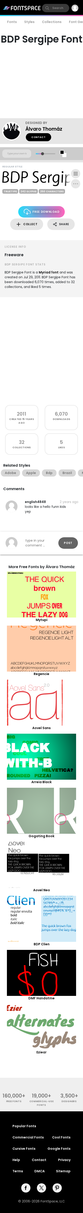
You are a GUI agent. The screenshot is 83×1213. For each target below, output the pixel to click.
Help (16, 1160)
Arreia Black (41, 782)
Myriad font (49, 272)
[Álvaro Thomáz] (13, 131)
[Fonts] (22, 8)
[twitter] (41, 1188)
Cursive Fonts (24, 1148)
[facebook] (25, 1188)
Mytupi (41, 620)
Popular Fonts (24, 1126)
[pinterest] (57, 1188)
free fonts (14, 1101)
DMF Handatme (41, 998)
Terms (17, 1171)
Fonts (12, 22)
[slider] (42, 153)
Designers (69, 1101)
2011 (21, 414)
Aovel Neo (41, 890)
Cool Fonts (61, 1137)
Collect (30, 224)
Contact (38, 137)
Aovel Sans (41, 728)
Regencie (41, 674)
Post (68, 543)
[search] (55, 8)
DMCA (39, 1171)
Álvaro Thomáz (43, 129)
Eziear (41, 1052)
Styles (29, 22)
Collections (52, 22)
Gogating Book (41, 836)
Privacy (64, 1160)
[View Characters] (75, 173)
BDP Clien (42, 944)
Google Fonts (59, 1148)
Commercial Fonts (28, 1137)
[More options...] (75, 183)
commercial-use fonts (42, 1103)
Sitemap (63, 1171)
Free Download (46, 212)
